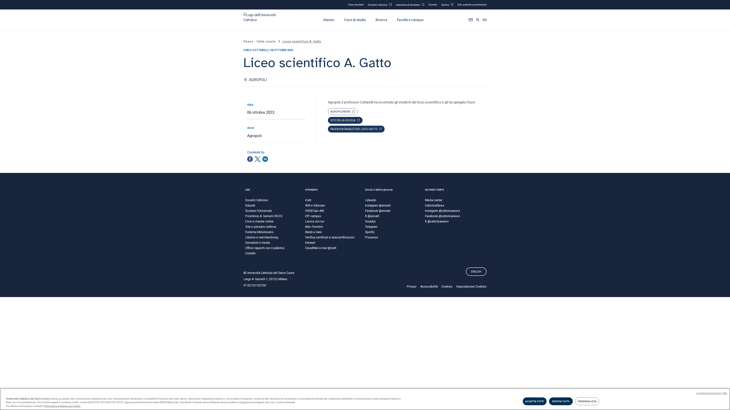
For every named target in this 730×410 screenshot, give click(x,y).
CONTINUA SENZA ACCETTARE (711, 393)
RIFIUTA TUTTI (560, 401)
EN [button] (485, 20)
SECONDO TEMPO (434, 189)
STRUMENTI (311, 189)
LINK (247, 189)
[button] (470, 20)
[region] (365, 399)
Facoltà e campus (410, 20)
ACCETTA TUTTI (534, 401)
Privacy (412, 286)
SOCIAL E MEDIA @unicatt (379, 189)
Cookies (446, 286)
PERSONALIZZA (587, 401)
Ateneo (328, 20)
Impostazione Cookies (471, 286)
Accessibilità (429, 286)
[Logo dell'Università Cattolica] (261, 20)
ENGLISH (476, 271)
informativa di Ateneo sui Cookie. (62, 406)
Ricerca (381, 20)
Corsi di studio (355, 20)
